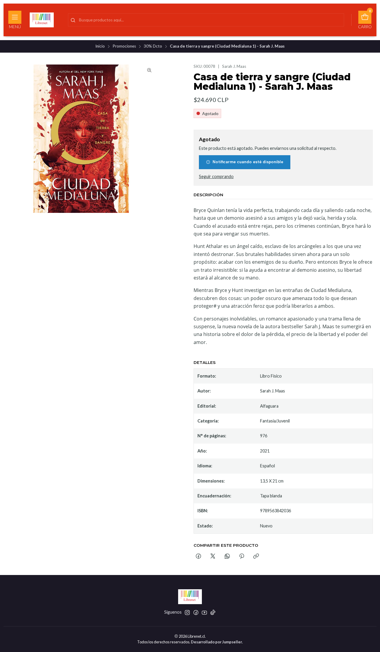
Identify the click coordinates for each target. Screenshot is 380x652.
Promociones (124, 46)
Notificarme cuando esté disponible (248, 162)
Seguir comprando (216, 177)
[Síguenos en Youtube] (204, 612)
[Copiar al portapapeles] (256, 556)
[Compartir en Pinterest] (242, 556)
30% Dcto (153, 46)
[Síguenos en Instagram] (187, 612)
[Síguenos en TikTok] (213, 612)
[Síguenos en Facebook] (196, 612)
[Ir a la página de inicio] (42, 19)
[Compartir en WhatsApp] (227, 556)
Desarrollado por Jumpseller (216, 642)
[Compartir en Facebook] (198, 556)
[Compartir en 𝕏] (213, 556)
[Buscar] (73, 20)
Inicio (100, 46)
